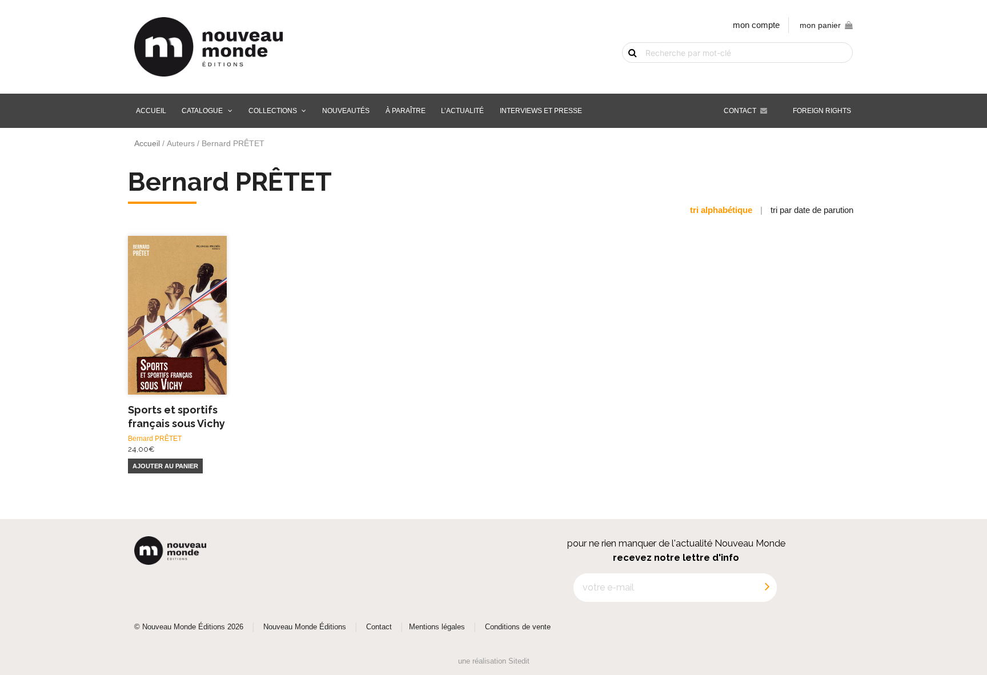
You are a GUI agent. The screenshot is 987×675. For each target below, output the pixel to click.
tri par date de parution (812, 210)
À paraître (406, 111)
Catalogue (202, 111)
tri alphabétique (721, 210)
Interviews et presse (541, 111)
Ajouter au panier (165, 466)
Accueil (151, 111)
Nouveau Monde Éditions (304, 627)
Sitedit (518, 661)
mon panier (820, 25)
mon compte (756, 25)
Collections (272, 111)
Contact (740, 111)
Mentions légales (437, 627)
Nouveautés (346, 111)
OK (626, 72)
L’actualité (462, 111)
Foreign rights (822, 111)
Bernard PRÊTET (155, 439)
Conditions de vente (518, 627)
